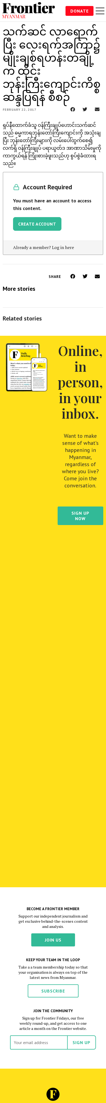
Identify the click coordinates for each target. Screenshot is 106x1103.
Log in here (63, 247)
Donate (79, 11)
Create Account (37, 224)
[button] (73, 109)
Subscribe (53, 991)
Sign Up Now (80, 515)
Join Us (53, 940)
